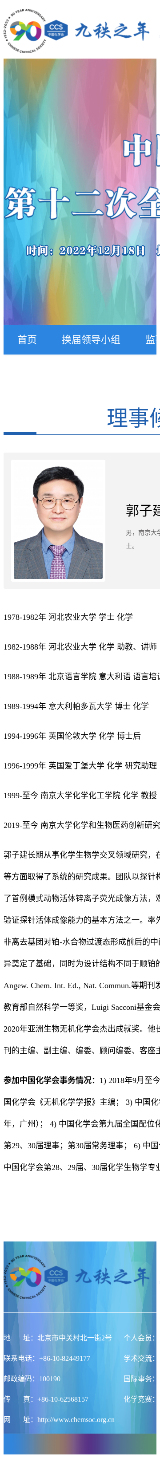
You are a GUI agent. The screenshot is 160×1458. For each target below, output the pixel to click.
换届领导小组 (91, 339)
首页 (27, 339)
